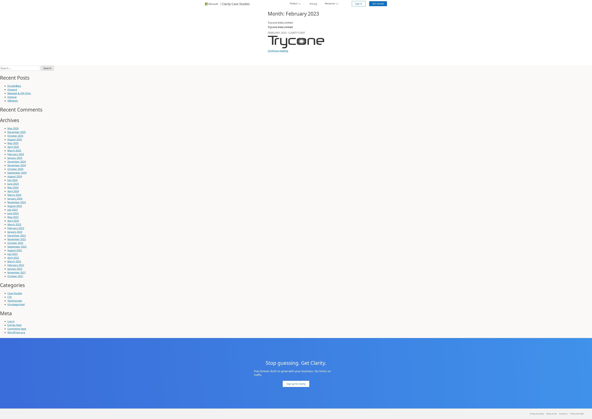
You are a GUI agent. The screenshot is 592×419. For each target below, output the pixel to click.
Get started (378, 3)
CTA (9, 297)
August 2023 (14, 206)
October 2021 (15, 276)
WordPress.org (16, 332)
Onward (12, 89)
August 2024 (14, 176)
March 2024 (14, 195)
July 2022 (12, 254)
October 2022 (15, 243)
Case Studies (14, 293)
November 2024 (16, 165)
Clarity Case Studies (236, 4)
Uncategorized (16, 304)
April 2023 (13, 221)
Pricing (313, 3)
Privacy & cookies (537, 414)
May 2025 (12, 143)
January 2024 (14, 198)
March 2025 (14, 150)
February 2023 (15, 228)
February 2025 (15, 154)
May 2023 (12, 217)
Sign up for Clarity (296, 383)
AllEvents (12, 100)
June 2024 (13, 184)
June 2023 (13, 213)
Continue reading (278, 51)
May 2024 (12, 187)
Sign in (358, 3)
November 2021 (16, 272)
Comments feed (16, 328)
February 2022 (15, 265)
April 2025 (13, 147)
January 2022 (14, 269)
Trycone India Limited (280, 27)
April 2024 (13, 191)
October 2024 (15, 169)
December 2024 (16, 161)
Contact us (563, 414)
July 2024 (12, 180)
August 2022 (14, 250)
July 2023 (12, 209)
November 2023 (16, 202)
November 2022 (16, 239)
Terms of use (551, 414)
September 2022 (17, 246)
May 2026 (12, 128)
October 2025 (15, 136)
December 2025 (16, 132)
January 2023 (14, 232)
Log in (10, 321)
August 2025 (14, 139)
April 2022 (13, 257)
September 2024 (17, 172)
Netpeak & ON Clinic (19, 93)
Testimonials (14, 300)
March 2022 (14, 261)
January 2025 (14, 158)
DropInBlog (14, 86)
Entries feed (14, 325)
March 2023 (14, 224)
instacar (12, 97)
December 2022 (16, 235)
